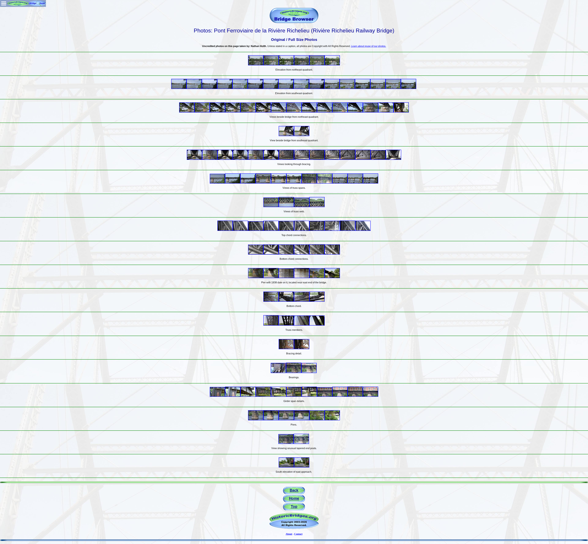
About (289, 534)
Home (294, 498)
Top (294, 506)
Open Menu (3, 3)
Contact (298, 534)
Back (294, 490)
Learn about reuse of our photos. (368, 46)
